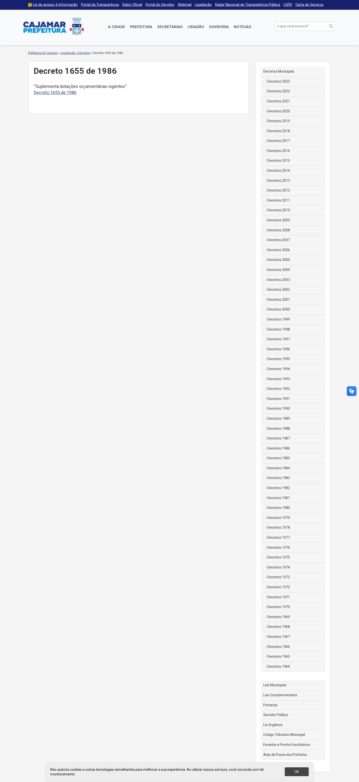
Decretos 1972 (278, 587)
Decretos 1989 (278, 418)
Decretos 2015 (278, 160)
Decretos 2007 (278, 240)
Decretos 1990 (278, 408)
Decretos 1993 (278, 379)
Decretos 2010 (278, 210)
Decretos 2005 (278, 260)
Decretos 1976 (278, 547)
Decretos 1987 (278, 438)
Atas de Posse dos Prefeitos (285, 755)
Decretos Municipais (278, 71)
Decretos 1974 (278, 567)
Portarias (270, 705)
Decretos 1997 (278, 339)
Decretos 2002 (278, 289)
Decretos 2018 (278, 131)
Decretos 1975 (278, 557)
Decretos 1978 (278, 527)
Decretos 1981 (278, 498)
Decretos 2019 (278, 121)
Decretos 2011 (278, 200)
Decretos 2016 (278, 151)
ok (297, 772)
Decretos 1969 (278, 617)
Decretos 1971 (278, 597)
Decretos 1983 (278, 478)
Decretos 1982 (278, 488)
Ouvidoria (219, 27)
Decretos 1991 (278, 399)
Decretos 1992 (278, 389)
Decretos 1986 (278, 448)
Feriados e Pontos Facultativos (286, 745)
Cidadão (196, 27)
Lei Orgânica (272, 725)
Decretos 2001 (278, 299)
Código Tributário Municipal (284, 735)
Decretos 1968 (278, 627)
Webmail (184, 5)
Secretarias (170, 27)
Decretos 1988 (278, 428)
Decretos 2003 (278, 280)
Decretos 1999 (278, 319)
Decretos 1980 (278, 508)
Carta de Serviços (310, 5)
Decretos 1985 (278, 458)
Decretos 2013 (278, 180)
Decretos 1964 (278, 666)
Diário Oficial (132, 5)
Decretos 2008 (278, 230)
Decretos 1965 (278, 656)
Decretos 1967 (278, 637)
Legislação (203, 5)
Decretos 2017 (278, 141)
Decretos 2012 (278, 190)
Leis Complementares (280, 695)
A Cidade (116, 27)
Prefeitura (141, 27)
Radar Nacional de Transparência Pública (247, 5)
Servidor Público (275, 715)
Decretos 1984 (278, 468)
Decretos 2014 (278, 170)
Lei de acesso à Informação (55, 5)
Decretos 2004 (278, 270)
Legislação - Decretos (75, 53)
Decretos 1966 (278, 647)
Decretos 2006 (278, 250)
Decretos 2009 (278, 220)
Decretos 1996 (278, 349)
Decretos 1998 (278, 329)
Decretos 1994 (278, 369)
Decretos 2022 (278, 91)
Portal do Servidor (160, 5)
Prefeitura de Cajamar (53, 26)
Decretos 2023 (278, 81)
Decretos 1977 (278, 537)
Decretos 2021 (278, 101)
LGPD (288, 5)
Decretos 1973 (278, 577)
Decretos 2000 (278, 309)
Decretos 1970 (278, 607)
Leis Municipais (274, 685)
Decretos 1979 (278, 518)
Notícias (242, 27)
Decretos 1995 (278, 359)
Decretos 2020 (278, 111)
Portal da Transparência (100, 5)
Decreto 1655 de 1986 (55, 92)
